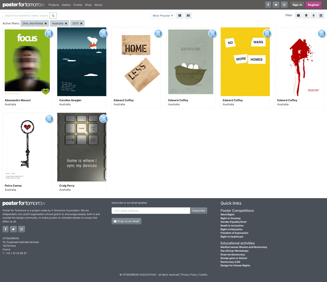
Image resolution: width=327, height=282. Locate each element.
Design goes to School (234, 258)
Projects (54, 4)
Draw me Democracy (233, 254)
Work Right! (228, 214)
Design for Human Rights (235, 265)
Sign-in (297, 4)
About (98, 4)
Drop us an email (127, 221)
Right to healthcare (232, 236)
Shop (88, 4)
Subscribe (198, 210)
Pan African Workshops (234, 250)
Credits (203, 274)
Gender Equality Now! (234, 221)
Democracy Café (230, 261)
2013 (76, 23)
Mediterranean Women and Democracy (244, 247)
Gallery (66, 4)
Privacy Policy (189, 274)
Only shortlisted (33, 23)
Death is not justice (232, 225)
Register (313, 4)
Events (78, 4)
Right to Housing (230, 218)
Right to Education (232, 229)
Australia (58, 23)
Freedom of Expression (234, 232)
